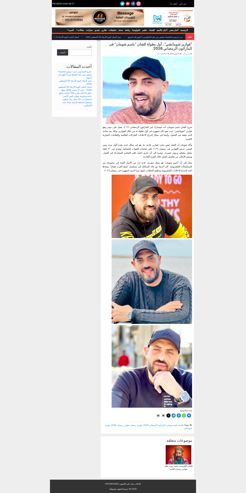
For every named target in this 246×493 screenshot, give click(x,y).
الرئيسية (184, 30)
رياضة (127, 30)
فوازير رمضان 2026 (120, 425)
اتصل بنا (173, 3)
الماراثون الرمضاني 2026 (154, 425)
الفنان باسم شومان (175, 425)
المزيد (71, 30)
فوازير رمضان (136, 425)
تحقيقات (112, 30)
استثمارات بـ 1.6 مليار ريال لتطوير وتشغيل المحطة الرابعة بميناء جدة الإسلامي (77, 102)
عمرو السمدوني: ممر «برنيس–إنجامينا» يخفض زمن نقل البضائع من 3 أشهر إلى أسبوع (165, 37)
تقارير (104, 30)
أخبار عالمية (162, 30)
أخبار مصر (173, 30)
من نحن (182, 3)
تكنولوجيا (136, 30)
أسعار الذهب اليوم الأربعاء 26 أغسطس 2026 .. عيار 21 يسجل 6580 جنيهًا (53, 37)
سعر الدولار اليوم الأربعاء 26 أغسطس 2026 (107, 37)
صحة (121, 30)
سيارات (89, 30)
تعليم (144, 30)
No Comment (162, 54)
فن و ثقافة (186, 54)
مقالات (81, 30)
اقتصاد (152, 30)
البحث (89, 46)
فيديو (97, 30)
